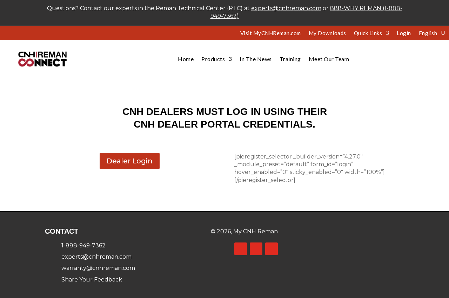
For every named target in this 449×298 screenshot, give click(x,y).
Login (404, 33)
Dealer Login (130, 161)
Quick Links (368, 33)
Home (186, 59)
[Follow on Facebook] (240, 248)
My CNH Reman (255, 231)
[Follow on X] (256, 248)
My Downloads (327, 33)
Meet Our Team (329, 59)
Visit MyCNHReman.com (270, 33)
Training (290, 59)
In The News (256, 59)
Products (213, 59)
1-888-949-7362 (83, 245)
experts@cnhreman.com (286, 8)
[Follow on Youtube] (271, 248)
